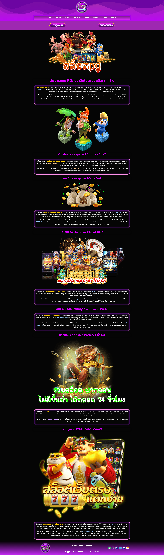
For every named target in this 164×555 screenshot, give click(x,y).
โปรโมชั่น (58, 18)
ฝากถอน (87, 18)
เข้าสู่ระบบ (96, 18)
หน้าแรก (50, 18)
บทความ (104, 18)
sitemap (89, 545)
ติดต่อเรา (113, 18)
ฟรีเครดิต (67, 18)
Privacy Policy (77, 545)
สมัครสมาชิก (77, 18)
